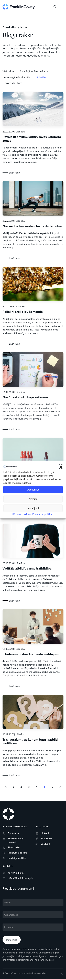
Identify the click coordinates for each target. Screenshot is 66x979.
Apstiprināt (33, 489)
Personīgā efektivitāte (16, 77)
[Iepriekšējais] (6, 786)
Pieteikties (11, 939)
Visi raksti (9, 71)
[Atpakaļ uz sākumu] (19, 7)
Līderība (41, 77)
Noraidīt (33, 499)
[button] (61, 466)
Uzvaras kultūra (12, 83)
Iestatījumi (33, 508)
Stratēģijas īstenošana (34, 71)
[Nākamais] (60, 786)
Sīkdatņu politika (21, 514)
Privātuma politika (42, 514)
